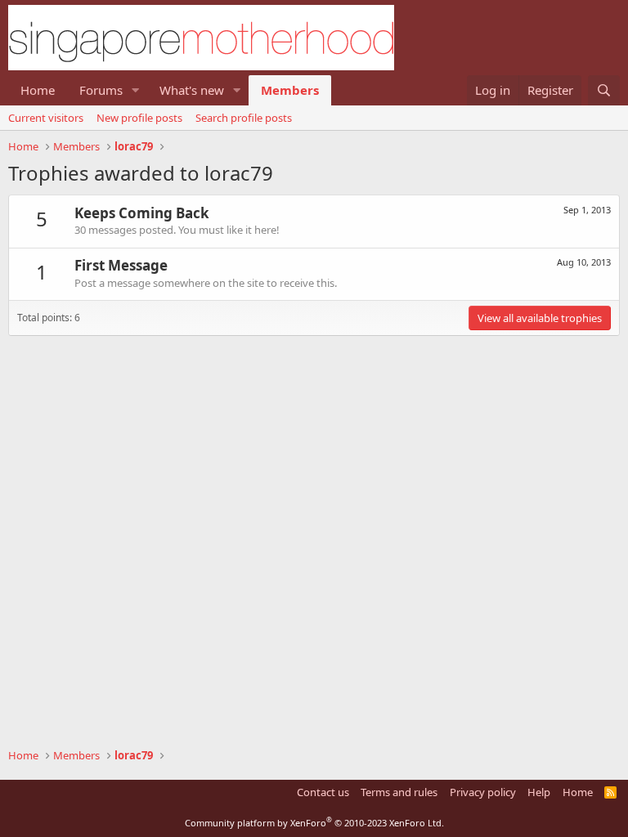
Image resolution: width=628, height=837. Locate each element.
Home (37, 90)
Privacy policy (483, 792)
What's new (191, 90)
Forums (101, 90)
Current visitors (45, 117)
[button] (135, 90)
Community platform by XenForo (314, 823)
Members (290, 90)
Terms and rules (399, 792)
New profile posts (139, 117)
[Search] (604, 90)
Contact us (323, 792)
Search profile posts (243, 117)
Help (538, 792)
